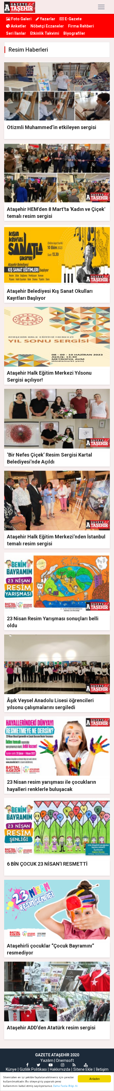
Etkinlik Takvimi (44, 33)
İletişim (102, 1069)
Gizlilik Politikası (33, 1069)
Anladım (94, 1079)
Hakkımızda (60, 1069)
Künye (11, 1069)
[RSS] (74, 1065)
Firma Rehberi (81, 26)
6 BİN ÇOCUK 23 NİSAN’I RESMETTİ (47, 864)
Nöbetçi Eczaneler (47, 26)
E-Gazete (73, 19)
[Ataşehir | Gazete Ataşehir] (19, 7)
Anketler (18, 26)
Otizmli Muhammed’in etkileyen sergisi (51, 127)
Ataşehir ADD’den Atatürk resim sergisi (51, 1027)
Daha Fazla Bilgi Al (65, 1086)
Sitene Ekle (83, 1069)
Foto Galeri (21, 19)
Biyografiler (74, 33)
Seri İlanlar (16, 33)
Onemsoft (65, 1060)
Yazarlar (47, 19)
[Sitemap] (86, 1065)
